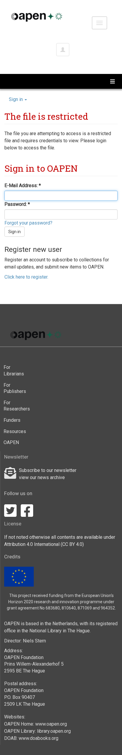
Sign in (14, 231)
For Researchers (15, 406)
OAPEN (11, 442)
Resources (15, 431)
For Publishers (15, 388)
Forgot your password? (28, 223)
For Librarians (14, 370)
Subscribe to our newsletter (47, 470)
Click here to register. (26, 277)
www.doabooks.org (38, 738)
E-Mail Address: (21, 185)
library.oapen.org (54, 731)
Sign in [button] (16, 99)
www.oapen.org (51, 724)
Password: (16, 204)
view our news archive (42, 477)
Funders (12, 420)
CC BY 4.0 (72, 544)
